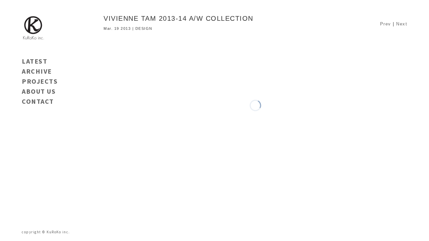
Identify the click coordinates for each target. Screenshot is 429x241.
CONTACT (38, 101)
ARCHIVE (37, 71)
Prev (385, 23)
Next (401, 23)
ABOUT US (39, 91)
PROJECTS (40, 81)
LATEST (34, 61)
